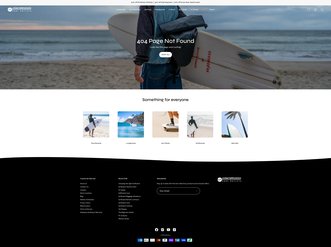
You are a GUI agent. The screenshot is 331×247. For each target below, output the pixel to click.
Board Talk (122, 178)
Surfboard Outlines (125, 206)
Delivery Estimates (87, 200)
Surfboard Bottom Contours (128, 200)
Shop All (165, 54)
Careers (83, 190)
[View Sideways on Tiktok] (174, 230)
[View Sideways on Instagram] (162, 230)
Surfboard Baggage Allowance (129, 196)
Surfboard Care (124, 203)
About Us (83, 184)
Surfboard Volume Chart (127, 187)
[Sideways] (19, 9)
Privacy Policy (85, 203)
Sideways (167, 235)
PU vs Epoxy (122, 215)
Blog (81, 196)
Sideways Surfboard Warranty (91, 212)
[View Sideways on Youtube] (168, 230)
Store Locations (86, 193)
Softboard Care (124, 193)
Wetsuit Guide (123, 219)
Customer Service (87, 178)
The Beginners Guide (126, 212)
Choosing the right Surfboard (129, 184)
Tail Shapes (122, 209)
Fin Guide (121, 190)
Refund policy (85, 206)
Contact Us (84, 187)
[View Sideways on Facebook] (157, 230)
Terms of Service (86, 209)
